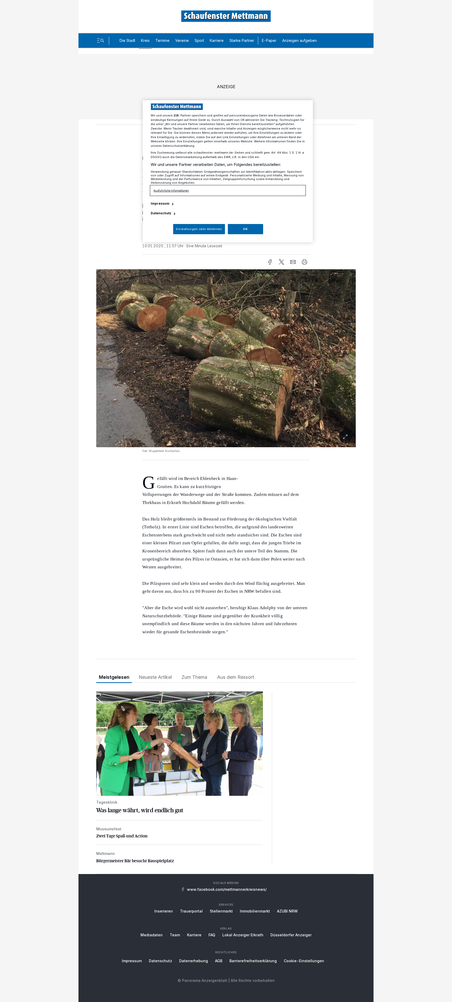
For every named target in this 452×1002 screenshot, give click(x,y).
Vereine (182, 40)
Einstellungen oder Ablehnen (199, 229)
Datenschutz (160, 961)
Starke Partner (241, 40)
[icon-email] (293, 262)
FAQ (211, 935)
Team (175, 935)
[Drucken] (304, 262)
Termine (162, 40)
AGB (218, 961)
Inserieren (163, 911)
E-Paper (269, 40)
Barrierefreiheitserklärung (253, 961)
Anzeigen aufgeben (299, 40)
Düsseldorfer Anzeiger (291, 935)
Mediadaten (151, 935)
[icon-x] (281, 262)
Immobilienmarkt (255, 911)
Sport (199, 40)
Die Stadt (127, 40)
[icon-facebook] (270, 262)
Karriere (217, 40)
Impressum (132, 961)
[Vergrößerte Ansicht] (226, 436)
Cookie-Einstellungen (304, 961)
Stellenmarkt (221, 911)
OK (245, 229)
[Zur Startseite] (226, 16)
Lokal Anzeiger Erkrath (242, 935)
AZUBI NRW (287, 911)
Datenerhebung (193, 961)
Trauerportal (191, 911)
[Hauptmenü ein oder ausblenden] (100, 40)
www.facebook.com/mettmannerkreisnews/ (227, 889)
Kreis (145, 40)
